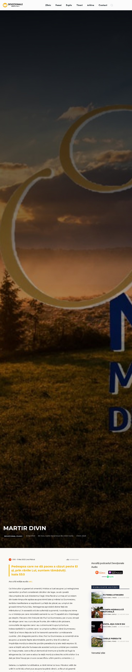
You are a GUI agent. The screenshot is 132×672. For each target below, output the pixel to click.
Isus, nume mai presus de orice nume (57, 536)
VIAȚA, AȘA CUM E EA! (114, 624)
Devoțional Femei (110, 641)
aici (30, 581)
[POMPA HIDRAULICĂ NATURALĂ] (97, 612)
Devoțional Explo (110, 614)
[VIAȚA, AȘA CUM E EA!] (97, 627)
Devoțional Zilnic (13, 536)
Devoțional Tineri (110, 597)
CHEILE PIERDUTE (112, 638)
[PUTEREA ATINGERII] (97, 597)
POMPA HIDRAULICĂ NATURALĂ (113, 610)
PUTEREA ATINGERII (113, 595)
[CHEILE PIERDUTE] (97, 641)
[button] (111, 5)
